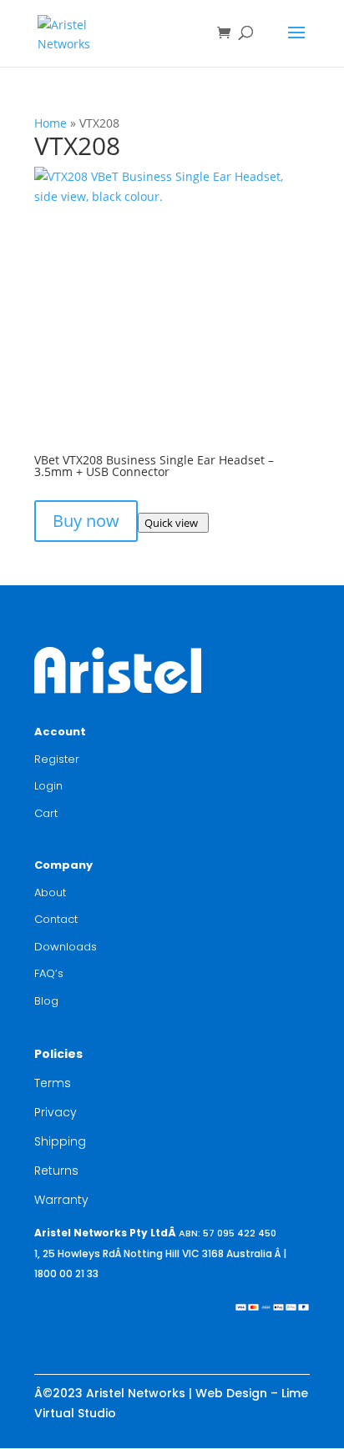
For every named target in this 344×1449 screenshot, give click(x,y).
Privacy (55, 1112)
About (50, 892)
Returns (56, 1170)
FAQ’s (48, 973)
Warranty (61, 1199)
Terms (52, 1083)
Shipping (60, 1141)
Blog (46, 1001)
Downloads (65, 947)
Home (50, 123)
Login (48, 786)
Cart (46, 813)
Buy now (86, 520)
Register (56, 759)
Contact (56, 919)
